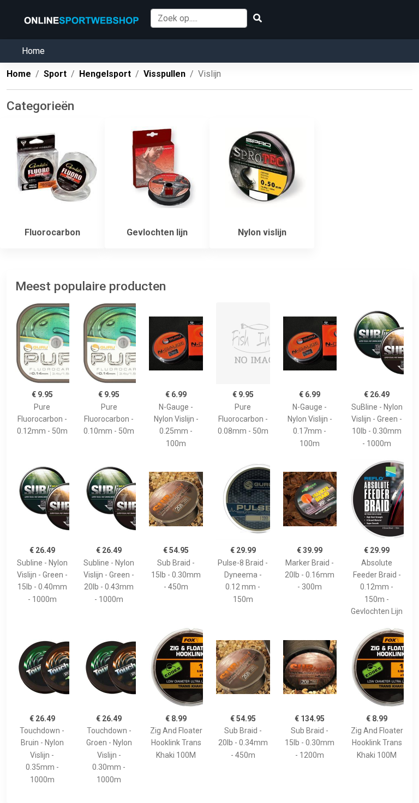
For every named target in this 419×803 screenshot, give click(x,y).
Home (33, 51)
